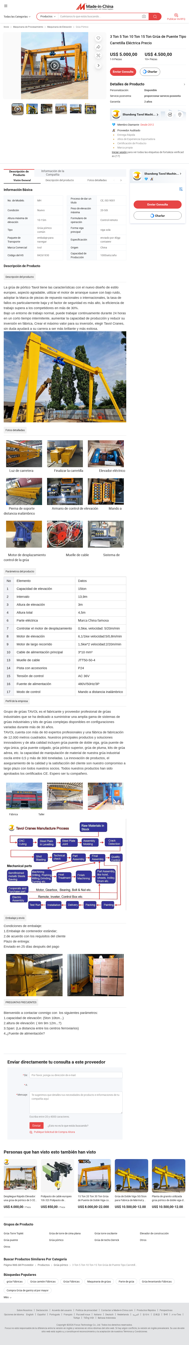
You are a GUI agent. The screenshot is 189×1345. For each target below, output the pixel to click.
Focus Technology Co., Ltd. (87, 1324)
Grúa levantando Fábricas (157, 1281)
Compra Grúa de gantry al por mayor (28, 1290)
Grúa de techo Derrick (106, 1240)
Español (41, 1314)
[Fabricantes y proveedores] (94, 6)
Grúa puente (11, 1240)
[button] (114, 180)
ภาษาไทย (176, 1314)
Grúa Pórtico (82, 26)
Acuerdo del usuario (62, 1310)
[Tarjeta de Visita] (181, 189)
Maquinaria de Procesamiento (28, 26)
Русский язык (83, 1314)
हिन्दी (166, 1314)
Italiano (98, 1314)
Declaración (42, 1310)
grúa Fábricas (15, 1281)
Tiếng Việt (89, 1317)
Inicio (6, 26)
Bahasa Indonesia (107, 1317)
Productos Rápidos (146, 1310)
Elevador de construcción (154, 1233)
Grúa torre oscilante (105, 1233)
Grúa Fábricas (71, 1281)
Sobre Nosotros (24, 1310)
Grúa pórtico (56, 1240)
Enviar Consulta (123, 71)
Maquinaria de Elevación (59, 26)
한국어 (146, 1314)
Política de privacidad (86, 1310)
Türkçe (76, 1317)
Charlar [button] (152, 71)
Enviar (36, 1125)
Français (68, 1314)
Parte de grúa (126, 1281)
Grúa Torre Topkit (13, 1233)
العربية (136, 1314)
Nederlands (123, 1314)
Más (6, 1297)
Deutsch (109, 1314)
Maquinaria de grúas (99, 1281)
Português (54, 1314)
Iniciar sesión (119, 152)
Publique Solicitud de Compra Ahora (52, 1132)
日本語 (156, 1314)
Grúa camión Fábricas (43, 1281)
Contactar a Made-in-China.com (117, 1310)
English (30, 1314)
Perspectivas (166, 1310)
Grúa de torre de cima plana (65, 1233)
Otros (143, 1240)
